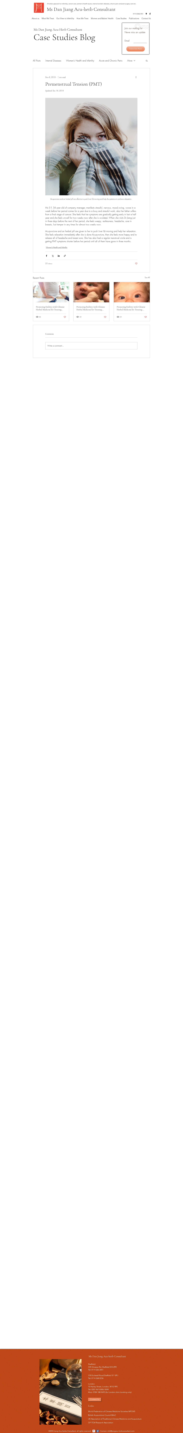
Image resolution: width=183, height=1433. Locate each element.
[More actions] (135, 77)
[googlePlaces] (93, 1431)
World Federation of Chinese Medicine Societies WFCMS (111, 1411)
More (129, 60)
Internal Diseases (53, 60)
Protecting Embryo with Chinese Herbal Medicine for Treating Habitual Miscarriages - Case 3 (90, 308)
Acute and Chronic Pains (110, 60)
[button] (147, 61)
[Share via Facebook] (46, 256)
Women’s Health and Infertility (80, 60)
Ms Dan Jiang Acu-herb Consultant (81, 9)
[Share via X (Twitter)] (52, 256)
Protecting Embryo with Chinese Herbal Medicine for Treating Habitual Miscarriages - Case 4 (50, 308)
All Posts (37, 60)
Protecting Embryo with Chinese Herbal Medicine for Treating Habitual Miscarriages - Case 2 (131, 308)
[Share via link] (65, 256)
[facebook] (97, 1431)
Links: (91, 1405)
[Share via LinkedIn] (59, 256)
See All (147, 277)
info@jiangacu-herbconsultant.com (120, 1431)
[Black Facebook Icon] (150, 14)
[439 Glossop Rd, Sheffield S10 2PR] (146, 14)
